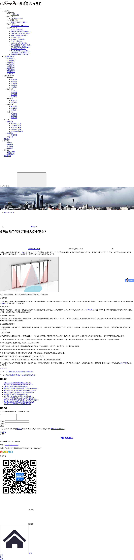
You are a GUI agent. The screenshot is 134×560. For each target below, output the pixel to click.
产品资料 (14, 114)
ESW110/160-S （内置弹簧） (20, 26)
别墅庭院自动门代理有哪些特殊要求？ (16, 386)
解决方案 (14, 106)
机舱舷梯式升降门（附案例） (20, 54)
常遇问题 (14, 118)
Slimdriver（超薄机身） (18, 39)
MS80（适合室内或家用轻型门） (21, 31)
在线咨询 (14, 102)
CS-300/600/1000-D (17, 18)
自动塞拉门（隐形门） (18, 49)
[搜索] (13, 171)
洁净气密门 (11, 74)
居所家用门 (11, 70)
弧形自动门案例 (16, 127)
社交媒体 (10, 146)
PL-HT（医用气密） (17, 29)
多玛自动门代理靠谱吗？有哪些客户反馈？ (17, 404)
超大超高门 (11, 64)
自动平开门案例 (16, 125)
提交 (2, 425)
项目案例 (10, 121)
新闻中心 (31, 249)
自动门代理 (123, 363)
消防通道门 (11, 62)
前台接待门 (11, 68)
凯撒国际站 (7, 156)
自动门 (24, 252)
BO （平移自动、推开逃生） (20, 47)
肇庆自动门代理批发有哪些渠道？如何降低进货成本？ (21, 388)
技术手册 (14, 116)
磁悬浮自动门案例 (17, 131)
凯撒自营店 (11, 152)
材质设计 (14, 97)
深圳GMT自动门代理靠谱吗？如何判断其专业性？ (20, 390)
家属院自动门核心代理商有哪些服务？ (16, 394)
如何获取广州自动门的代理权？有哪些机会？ (18, 384)
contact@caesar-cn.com (11, 445)
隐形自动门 (11, 72)
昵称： (2, 421)
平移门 (90, 310)
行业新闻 (37, 249)
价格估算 (14, 100)
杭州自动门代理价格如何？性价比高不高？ (17, 383)
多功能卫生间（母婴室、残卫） (21, 45)
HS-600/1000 (15, 15)
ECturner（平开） (16, 37)
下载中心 (10, 137)
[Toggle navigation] (0, 8)
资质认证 (14, 110)
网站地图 (10, 148)
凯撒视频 (10, 133)
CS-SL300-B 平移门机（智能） (21, 33)
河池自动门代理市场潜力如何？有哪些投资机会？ (20, 398)
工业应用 (14, 83)
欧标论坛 (6, 139)
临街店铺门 (11, 66)
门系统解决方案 (9, 56)
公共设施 (14, 81)
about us (9, 142)
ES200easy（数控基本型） (19, 43)
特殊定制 (14, 87)
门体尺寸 (14, 91)
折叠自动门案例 (16, 129)
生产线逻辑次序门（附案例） (20, 51)
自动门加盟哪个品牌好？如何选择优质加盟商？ (21, 375)
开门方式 (14, 93)
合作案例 (14, 108)
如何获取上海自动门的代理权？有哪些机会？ (18, 396)
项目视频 (14, 135)
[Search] (31, 179)
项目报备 (10, 144)
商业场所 (14, 79)
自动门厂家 (5, 303)
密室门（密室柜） (17, 41)
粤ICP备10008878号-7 (57, 429)
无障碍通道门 (11, 60)
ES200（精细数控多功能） (19, 35)
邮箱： (2, 423)
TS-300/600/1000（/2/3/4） (19, 22)
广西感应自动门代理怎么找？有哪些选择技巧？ (19, 402)
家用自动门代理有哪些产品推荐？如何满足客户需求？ (21, 400)
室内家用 (14, 85)
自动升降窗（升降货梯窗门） (20, 52)
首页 (9, 212)
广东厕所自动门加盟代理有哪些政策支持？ (20, 372)
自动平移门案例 (16, 123)
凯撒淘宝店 (11, 154)
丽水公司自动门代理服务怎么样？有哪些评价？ (19, 392)
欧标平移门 (11, 58)
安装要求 (14, 95)
